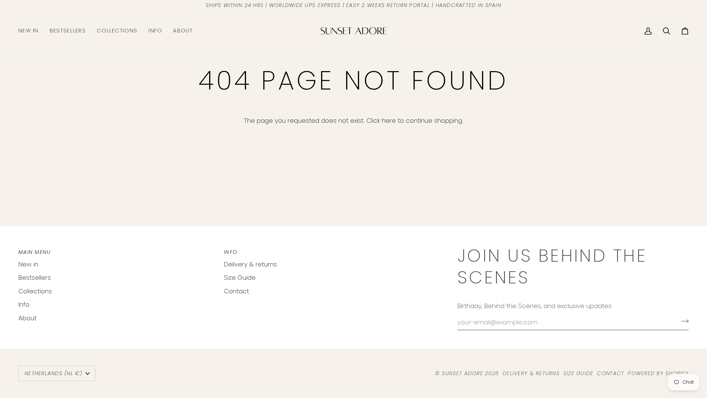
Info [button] (230, 252)
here (389, 120)
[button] (117, 31)
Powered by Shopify (658, 373)
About (27, 318)
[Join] (682, 321)
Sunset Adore (462, 373)
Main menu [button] (34, 252)
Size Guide (240, 277)
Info (23, 304)
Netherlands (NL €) (53, 373)
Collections (35, 291)
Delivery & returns (250, 264)
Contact (236, 291)
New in (28, 264)
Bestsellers (34, 277)
